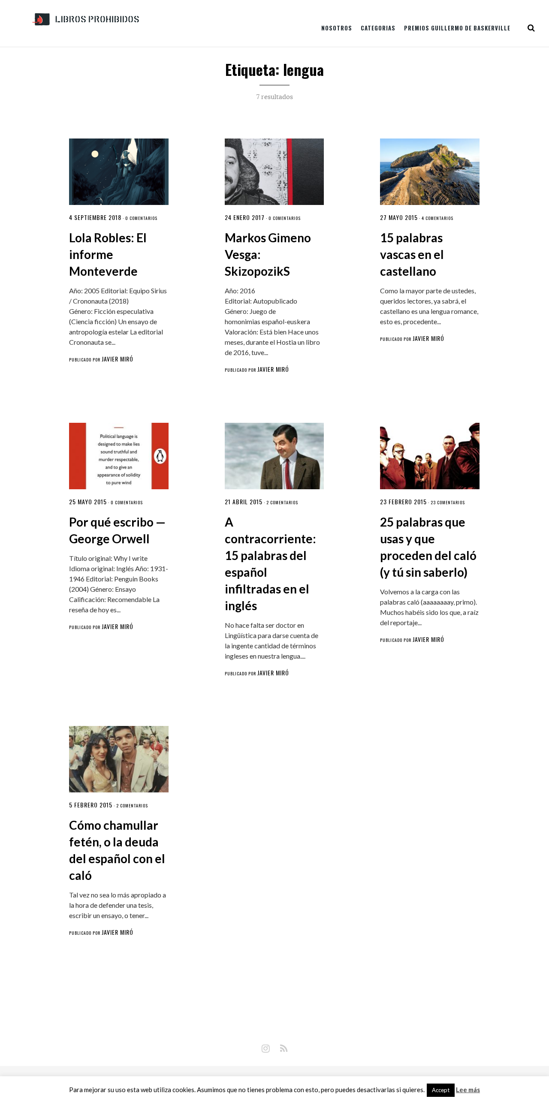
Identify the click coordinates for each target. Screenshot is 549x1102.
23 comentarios (448, 502)
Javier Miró (117, 358)
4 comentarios (437, 218)
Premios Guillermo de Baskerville (457, 28)
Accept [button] (440, 1090)
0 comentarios (141, 218)
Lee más (468, 1090)
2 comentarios (282, 502)
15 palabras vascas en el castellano (412, 254)
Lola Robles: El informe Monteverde (108, 254)
